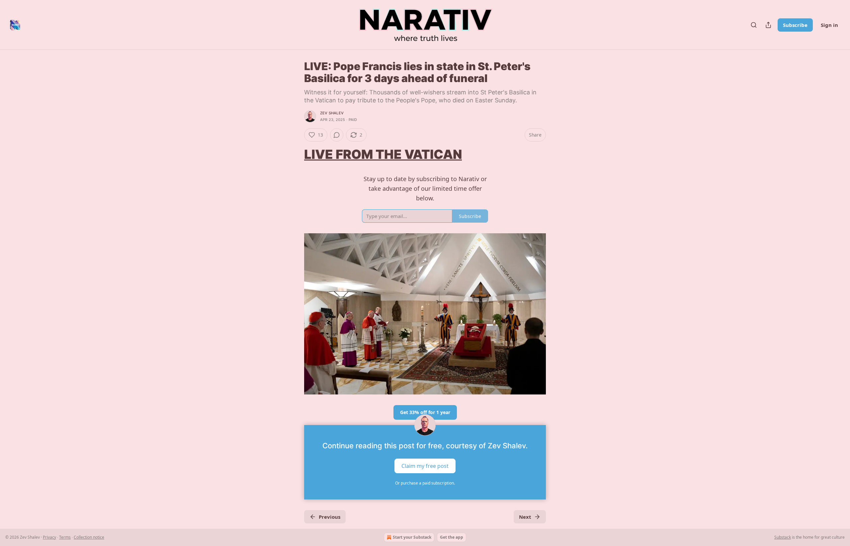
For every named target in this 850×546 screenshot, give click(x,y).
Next (525, 516)
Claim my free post (425, 465)
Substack (782, 537)
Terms (65, 537)
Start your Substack (412, 537)
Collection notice (89, 537)
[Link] (295, 154)
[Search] (753, 25)
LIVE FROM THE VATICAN (383, 154)
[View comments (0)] (336, 135)
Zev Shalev (332, 113)
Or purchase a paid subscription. (425, 483)
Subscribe (795, 25)
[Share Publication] (768, 25)
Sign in (829, 25)
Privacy (49, 537)
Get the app (451, 537)
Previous (329, 516)
